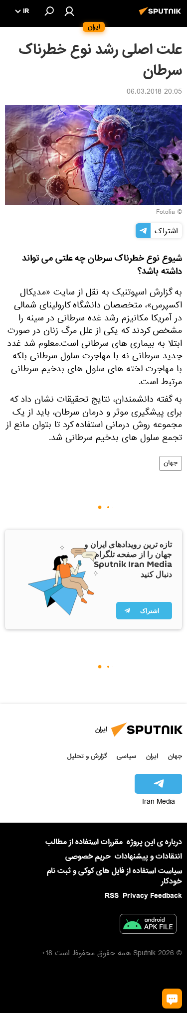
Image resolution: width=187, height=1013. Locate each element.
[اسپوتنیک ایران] (162, 16)
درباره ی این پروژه (154, 842)
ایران (152, 756)
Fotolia (165, 213)
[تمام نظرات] (172, 999)
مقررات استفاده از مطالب (84, 842)
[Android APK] (148, 926)
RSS (112, 896)
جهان (171, 463)
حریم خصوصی (88, 857)
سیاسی (126, 756)
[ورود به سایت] (69, 11)
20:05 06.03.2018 (154, 93)
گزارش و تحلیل (87, 756)
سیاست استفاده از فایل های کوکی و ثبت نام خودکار (114, 876)
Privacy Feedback (152, 896)
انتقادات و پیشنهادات (148, 857)
